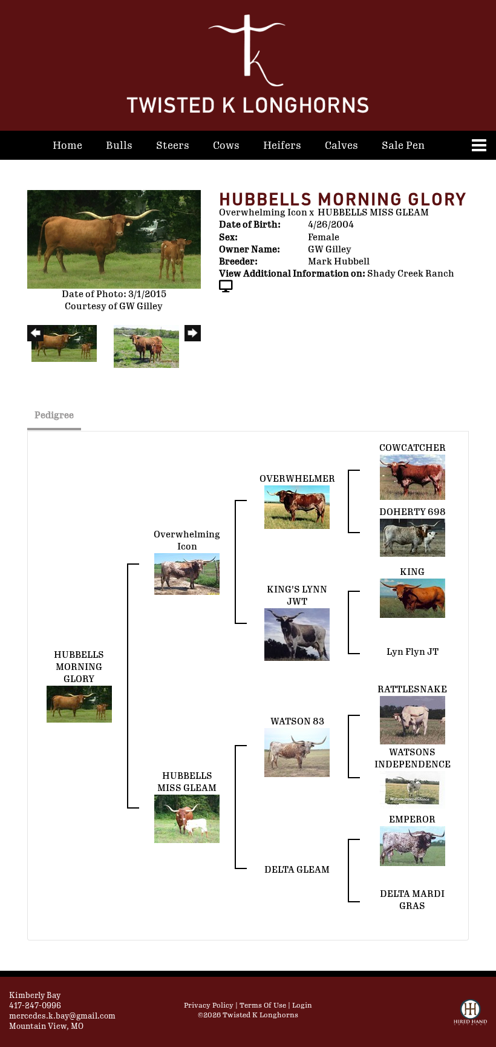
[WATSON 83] (297, 752)
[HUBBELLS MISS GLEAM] (187, 818)
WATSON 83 (297, 722)
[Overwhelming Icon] (187, 573)
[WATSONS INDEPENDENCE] (412, 789)
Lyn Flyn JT (413, 652)
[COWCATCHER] (412, 476)
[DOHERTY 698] (412, 537)
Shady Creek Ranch (410, 274)
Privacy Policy (208, 1005)
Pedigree (54, 415)
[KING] (412, 597)
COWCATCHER (412, 448)
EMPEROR (412, 820)
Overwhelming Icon (263, 213)
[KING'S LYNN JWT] (297, 634)
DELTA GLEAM (297, 870)
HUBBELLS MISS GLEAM (373, 213)
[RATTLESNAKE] (412, 720)
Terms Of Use (263, 1005)
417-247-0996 (35, 1006)
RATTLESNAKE (412, 689)
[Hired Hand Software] (470, 1017)
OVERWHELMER (297, 479)
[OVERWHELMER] (297, 507)
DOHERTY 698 (412, 512)
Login (302, 1005)
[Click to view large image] (114, 239)
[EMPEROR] (412, 846)
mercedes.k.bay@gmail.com (62, 1016)
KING (412, 572)
